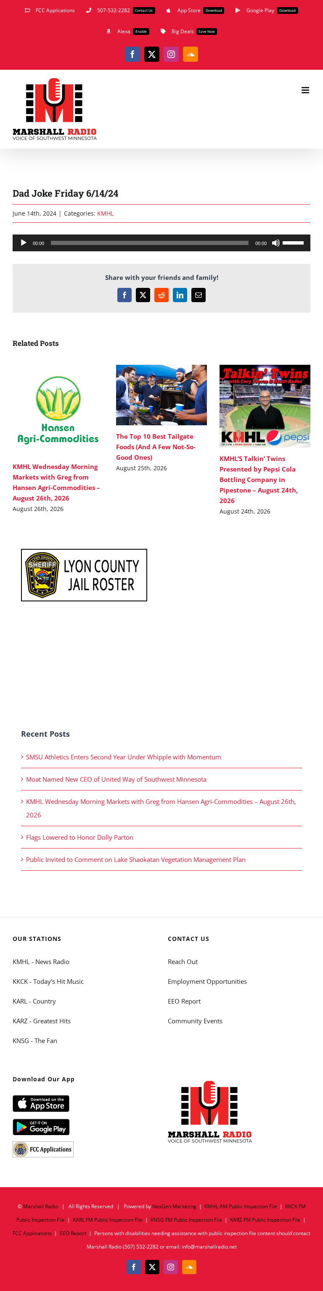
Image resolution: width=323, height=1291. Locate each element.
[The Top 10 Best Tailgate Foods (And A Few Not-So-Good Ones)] (161, 395)
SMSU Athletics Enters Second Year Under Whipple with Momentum (123, 757)
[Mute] (276, 243)
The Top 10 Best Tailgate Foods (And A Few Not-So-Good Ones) (149, 394)
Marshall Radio (40, 1206)
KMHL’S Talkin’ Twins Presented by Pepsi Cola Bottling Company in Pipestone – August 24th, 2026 (252, 406)
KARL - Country (34, 1001)
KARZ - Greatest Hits (42, 1021)
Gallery (70, 409)
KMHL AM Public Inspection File (240, 1206)
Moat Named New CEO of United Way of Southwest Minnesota (116, 779)
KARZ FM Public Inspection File (265, 1219)
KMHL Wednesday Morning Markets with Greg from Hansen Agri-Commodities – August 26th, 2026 (45, 409)
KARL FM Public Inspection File (108, 1219)
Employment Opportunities (207, 981)
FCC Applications (32, 1233)
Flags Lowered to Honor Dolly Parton (79, 837)
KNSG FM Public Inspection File (186, 1219)
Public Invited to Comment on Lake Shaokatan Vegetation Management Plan (136, 859)
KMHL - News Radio (41, 961)
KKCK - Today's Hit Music (48, 981)
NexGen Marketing (174, 1206)
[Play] (23, 243)
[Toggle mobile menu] (306, 90)
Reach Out (183, 961)
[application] (161, 242)
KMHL (105, 213)
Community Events (195, 1021)
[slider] (294, 242)
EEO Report (184, 1001)
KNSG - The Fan (35, 1040)
